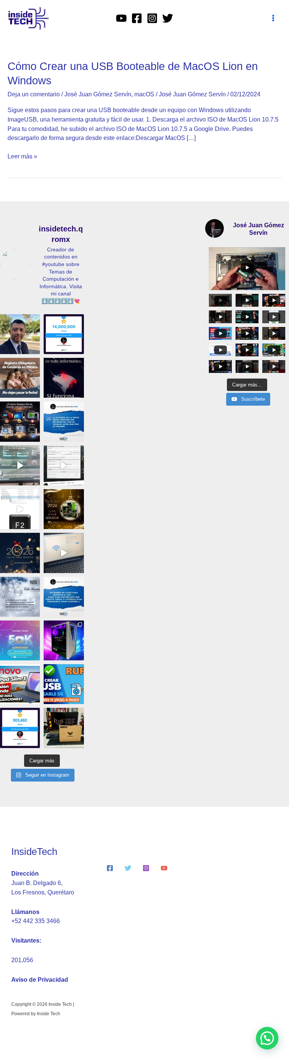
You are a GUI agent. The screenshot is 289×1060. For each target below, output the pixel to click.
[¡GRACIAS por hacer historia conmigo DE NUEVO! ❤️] (20, 728)
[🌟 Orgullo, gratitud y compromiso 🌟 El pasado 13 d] (20, 334)
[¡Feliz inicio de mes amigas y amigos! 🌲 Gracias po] (64, 597)
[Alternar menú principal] (273, 18)
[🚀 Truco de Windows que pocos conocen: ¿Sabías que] (20, 465)
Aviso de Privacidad (39, 979)
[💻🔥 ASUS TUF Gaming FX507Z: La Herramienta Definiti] (64, 728)
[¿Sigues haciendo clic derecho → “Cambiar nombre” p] (20, 509)
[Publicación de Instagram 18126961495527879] (64, 378)
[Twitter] (167, 18)
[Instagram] (152, 18)
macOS (144, 94)
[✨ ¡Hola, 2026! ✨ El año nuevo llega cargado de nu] (20, 553)
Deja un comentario (34, 94)
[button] (267, 1038)
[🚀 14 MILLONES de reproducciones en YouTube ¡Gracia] (64, 334)
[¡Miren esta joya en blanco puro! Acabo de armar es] (64, 640)
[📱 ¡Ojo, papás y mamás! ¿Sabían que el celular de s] (20, 378)
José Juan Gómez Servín (97, 94)
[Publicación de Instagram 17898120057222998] (64, 421)
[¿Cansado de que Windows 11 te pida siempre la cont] (64, 553)
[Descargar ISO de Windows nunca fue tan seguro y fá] (64, 465)
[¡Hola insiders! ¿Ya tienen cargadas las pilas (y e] (64, 509)
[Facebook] (136, 18)
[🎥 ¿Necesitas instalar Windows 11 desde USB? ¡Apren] (64, 684)
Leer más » (22, 156)
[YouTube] (121, 18)
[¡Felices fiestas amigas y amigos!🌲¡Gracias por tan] (20, 597)
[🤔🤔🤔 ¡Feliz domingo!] (20, 421)
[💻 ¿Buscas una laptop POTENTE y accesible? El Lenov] (20, 684)
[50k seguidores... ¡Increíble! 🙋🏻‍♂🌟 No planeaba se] (20, 640)
